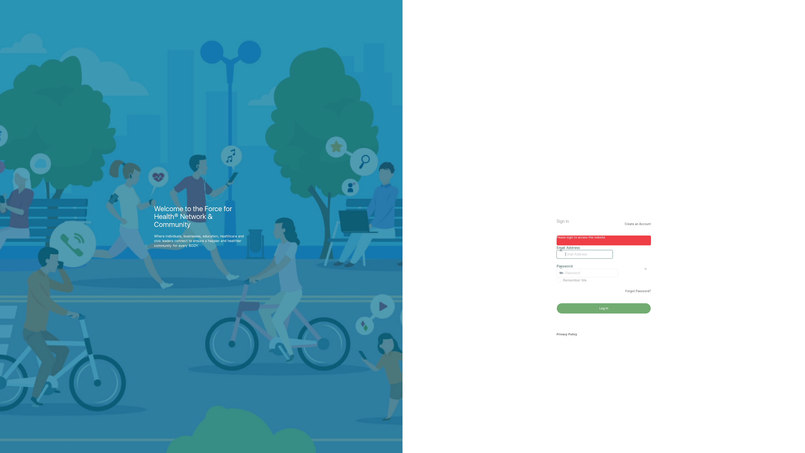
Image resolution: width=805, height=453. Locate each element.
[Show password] (622, 273)
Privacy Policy (567, 334)
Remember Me (575, 280)
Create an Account (638, 224)
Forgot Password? (638, 291)
